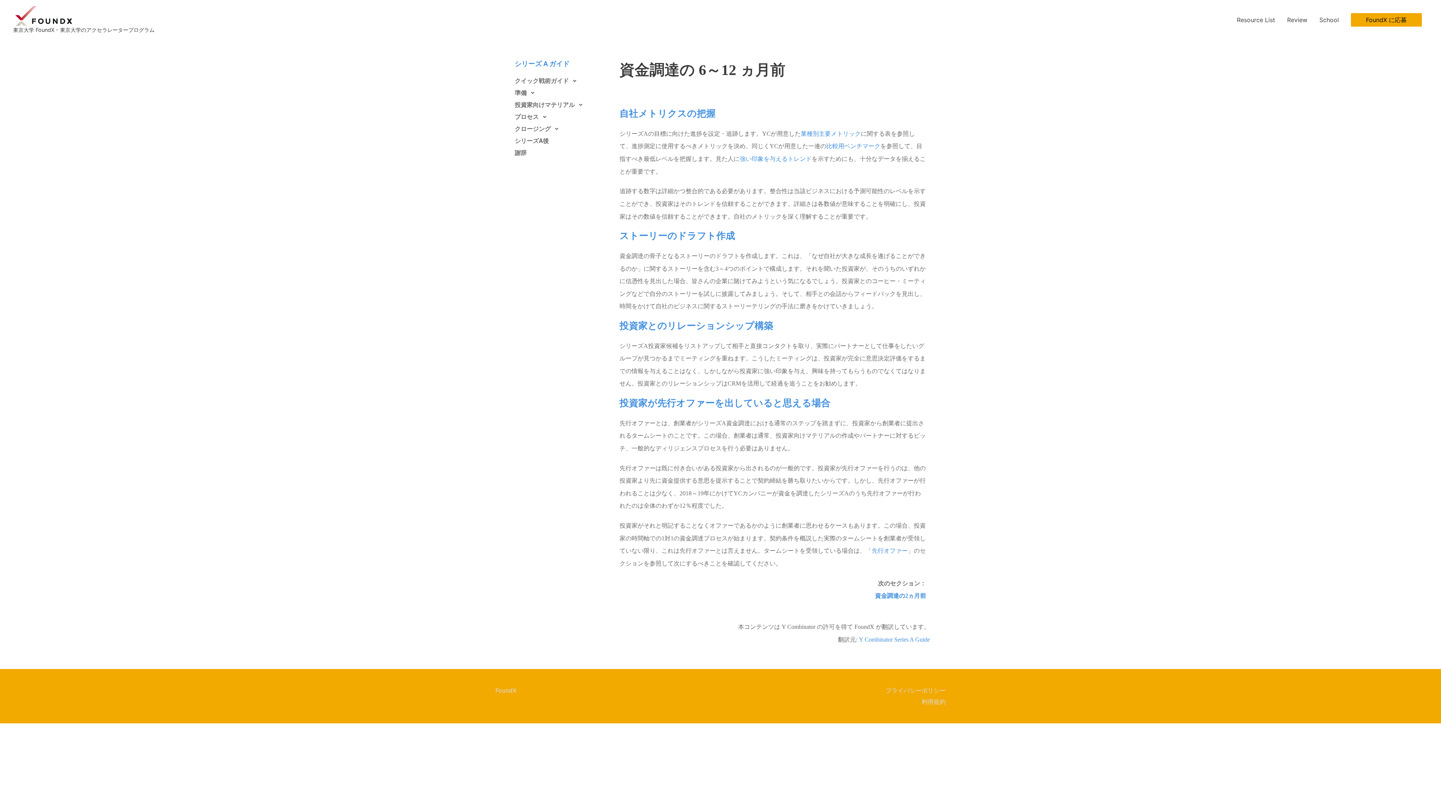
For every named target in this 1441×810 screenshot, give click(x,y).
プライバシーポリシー (916, 690)
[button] (1386, 20)
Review (1297, 20)
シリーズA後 (532, 140)
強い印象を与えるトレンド (776, 159)
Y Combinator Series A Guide (894, 639)
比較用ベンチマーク (853, 146)
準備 (521, 92)
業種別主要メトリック (831, 133)
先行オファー (890, 551)
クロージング (533, 128)
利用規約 (934, 701)
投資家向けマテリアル (545, 104)
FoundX (505, 690)
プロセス (527, 116)
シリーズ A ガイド (542, 64)
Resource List (1256, 20)
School (1329, 20)
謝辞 (521, 152)
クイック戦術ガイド (542, 80)
